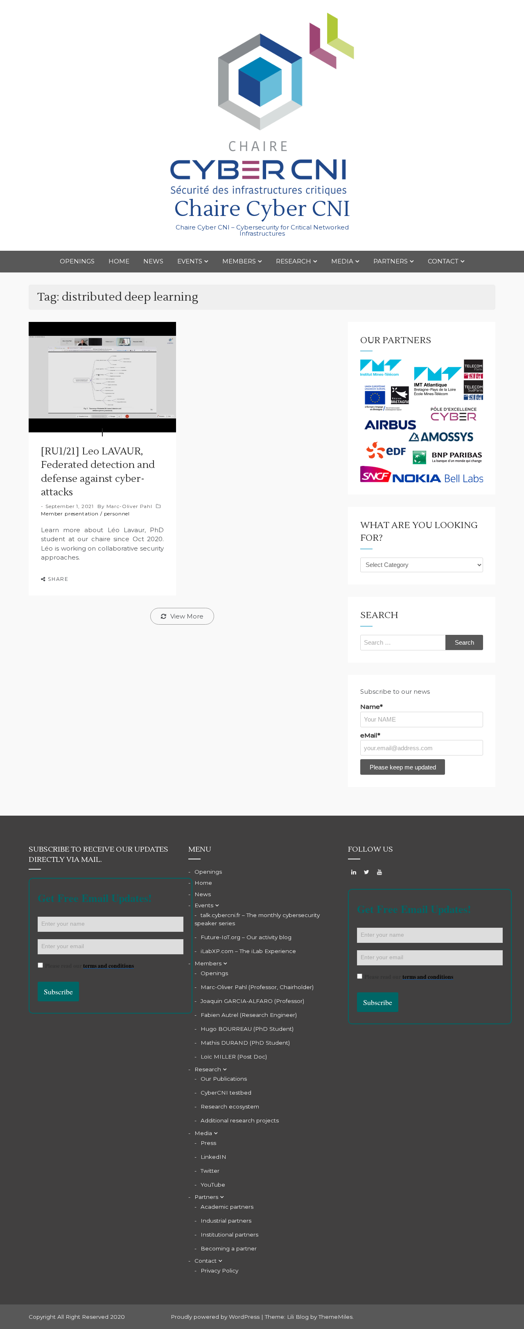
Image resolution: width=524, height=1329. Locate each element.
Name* (371, 707)
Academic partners (227, 1206)
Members (239, 261)
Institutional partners (229, 1234)
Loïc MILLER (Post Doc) (234, 1056)
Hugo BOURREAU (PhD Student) (247, 1028)
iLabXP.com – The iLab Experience (248, 951)
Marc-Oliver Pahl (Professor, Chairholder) (257, 987)
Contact (443, 261)
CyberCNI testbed (226, 1092)
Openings (77, 261)
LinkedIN (213, 1157)
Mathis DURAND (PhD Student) (245, 1042)
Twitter (210, 1170)
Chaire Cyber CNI (262, 209)
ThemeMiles (335, 1316)
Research (293, 261)
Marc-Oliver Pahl (129, 506)
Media (342, 261)
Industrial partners (226, 1220)
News (153, 261)
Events (189, 261)
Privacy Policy (219, 1270)
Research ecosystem (230, 1106)
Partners (390, 261)
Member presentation (70, 513)
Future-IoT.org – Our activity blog (246, 937)
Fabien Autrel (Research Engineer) (249, 1015)
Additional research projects (240, 1120)
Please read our (89, 966)
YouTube (213, 1184)
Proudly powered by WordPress (216, 1316)
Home (118, 261)
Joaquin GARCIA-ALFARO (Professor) (252, 1001)
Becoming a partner (229, 1248)
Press (208, 1143)
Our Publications (224, 1078)
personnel (117, 513)
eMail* (370, 735)
